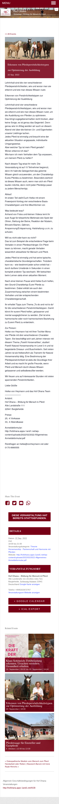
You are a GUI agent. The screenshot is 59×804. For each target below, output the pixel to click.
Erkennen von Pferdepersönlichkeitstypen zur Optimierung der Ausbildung (29, 704)
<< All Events (10, 34)
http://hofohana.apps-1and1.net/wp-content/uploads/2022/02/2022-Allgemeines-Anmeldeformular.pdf (28, 557)
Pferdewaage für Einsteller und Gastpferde (23, 744)
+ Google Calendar (29, 601)
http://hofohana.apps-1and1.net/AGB (19, 788)
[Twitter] (14, 502)
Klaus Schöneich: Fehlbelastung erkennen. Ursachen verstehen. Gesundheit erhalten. (24, 663)
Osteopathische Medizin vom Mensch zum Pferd (27, 761)
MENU (6, 3)
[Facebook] (8, 502)
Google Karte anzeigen (30, 584)
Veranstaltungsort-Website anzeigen (24, 592)
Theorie (33, 546)
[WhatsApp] (28, 502)
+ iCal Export (29, 609)
